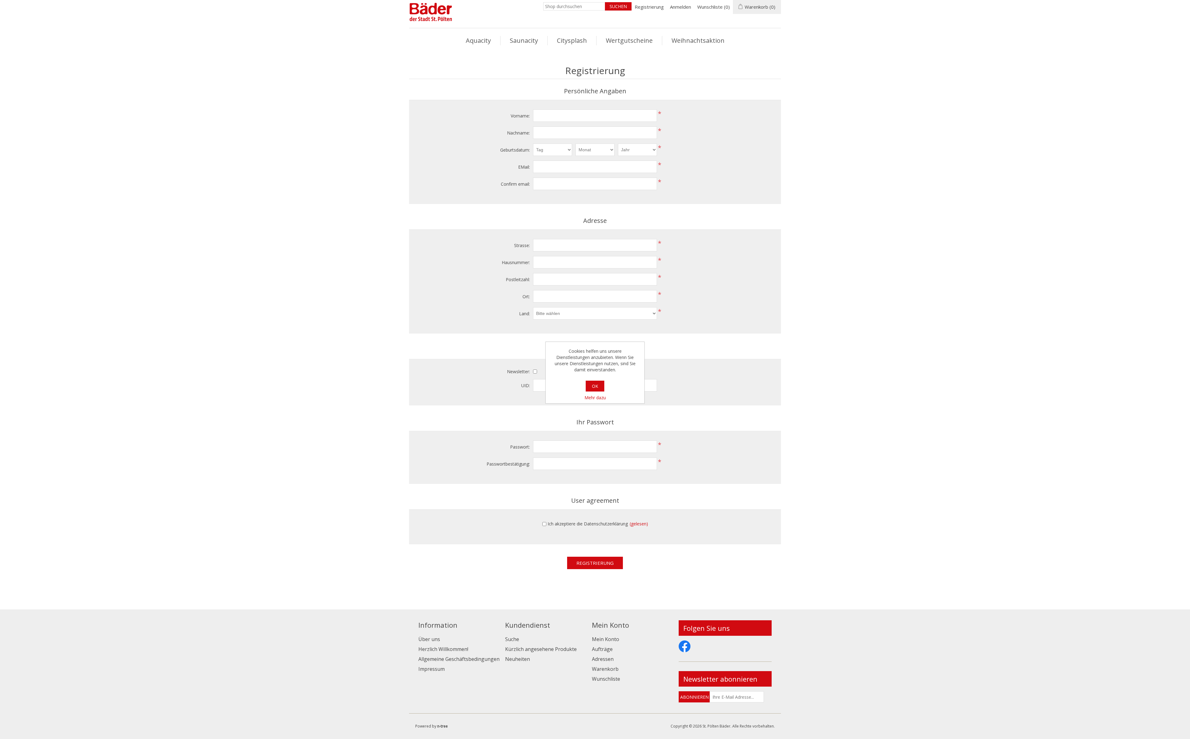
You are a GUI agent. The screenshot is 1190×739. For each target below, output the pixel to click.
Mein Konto (605, 639)
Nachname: (518, 133)
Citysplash (572, 40)
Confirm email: (515, 184)
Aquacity (478, 40)
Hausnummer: (516, 262)
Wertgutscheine (629, 40)
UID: (525, 385)
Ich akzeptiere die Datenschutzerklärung (588, 524)
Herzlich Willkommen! (443, 649)
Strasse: (522, 245)
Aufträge (602, 649)
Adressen (603, 659)
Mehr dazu (595, 397)
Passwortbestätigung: (508, 464)
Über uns (429, 639)
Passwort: (520, 447)
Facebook (684, 646)
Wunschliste (606, 678)
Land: (524, 313)
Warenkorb (605, 669)
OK (595, 386)
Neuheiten (517, 659)
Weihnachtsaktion (698, 40)
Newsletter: (518, 371)
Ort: (526, 296)
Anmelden (680, 7)
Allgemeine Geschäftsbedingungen (459, 659)
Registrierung (649, 7)
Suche (512, 639)
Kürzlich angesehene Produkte (541, 649)
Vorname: (520, 116)
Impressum (431, 669)
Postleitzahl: (518, 279)
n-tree (442, 726)
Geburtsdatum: (515, 150)
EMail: (524, 167)
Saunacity (524, 40)
